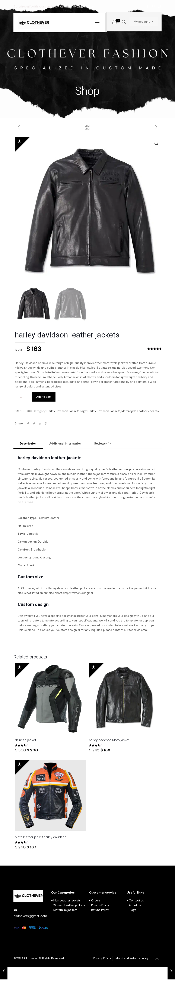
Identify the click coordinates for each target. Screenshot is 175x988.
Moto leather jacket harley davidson (40, 837)
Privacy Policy (100, 905)
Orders (96, 900)
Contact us (136, 900)
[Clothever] (34, 22)
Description (28, 443)
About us (135, 905)
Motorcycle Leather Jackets (140, 411)
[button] (156, 143)
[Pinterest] (153, 6)
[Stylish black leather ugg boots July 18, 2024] (3, 970)
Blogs (132, 910)
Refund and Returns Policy (131, 958)
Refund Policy (100, 910)
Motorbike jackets (65, 910)
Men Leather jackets (67, 900)
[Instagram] (159, 6)
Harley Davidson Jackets (63, 411)
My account (142, 22)
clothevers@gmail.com (79, 6)
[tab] (28, 444)
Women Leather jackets (69, 905)
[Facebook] (148, 6)
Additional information (65, 443)
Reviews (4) (102, 443)
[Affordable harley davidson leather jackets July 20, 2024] (171, 970)
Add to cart (43, 397)
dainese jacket (25, 740)
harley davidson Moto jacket (109, 740)
